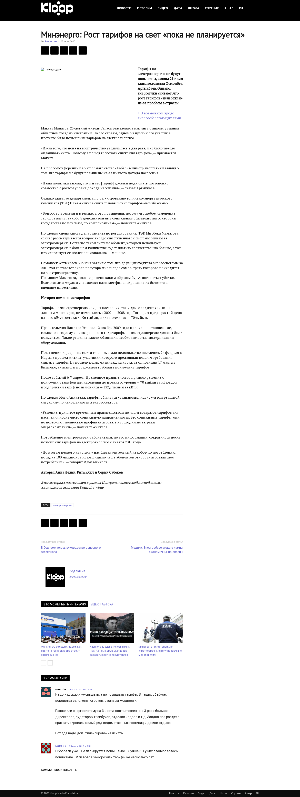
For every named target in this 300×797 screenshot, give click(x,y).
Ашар (228, 8)
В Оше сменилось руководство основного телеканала (71, 550)
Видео (163, 8)
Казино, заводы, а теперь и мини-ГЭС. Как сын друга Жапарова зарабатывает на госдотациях (110, 650)
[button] (254, 8)
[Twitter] (54, 50)
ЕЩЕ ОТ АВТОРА (102, 604)
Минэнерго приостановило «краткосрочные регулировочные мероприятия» (160, 650)
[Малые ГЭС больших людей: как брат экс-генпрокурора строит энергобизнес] (63, 628)
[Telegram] (73, 50)
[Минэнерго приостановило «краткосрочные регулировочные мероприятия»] (161, 628)
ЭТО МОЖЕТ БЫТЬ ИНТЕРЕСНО (64, 604)
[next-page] (50, 662)
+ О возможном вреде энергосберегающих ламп (159, 115)
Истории (144, 8)
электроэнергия (62, 505)
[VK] (64, 50)
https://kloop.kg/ (78, 577)
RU (241, 8)
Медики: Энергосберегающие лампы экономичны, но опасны (157, 550)
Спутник (212, 8)
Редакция (51, 41)
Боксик (60, 746)
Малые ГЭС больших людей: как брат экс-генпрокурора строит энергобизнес (61, 650)
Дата (178, 8)
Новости (124, 8)
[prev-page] (43, 662)
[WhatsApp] (83, 50)
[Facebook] (45, 50)
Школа (193, 8)
